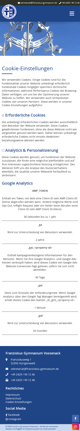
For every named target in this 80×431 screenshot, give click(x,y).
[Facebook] (75, 418)
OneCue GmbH (49, 429)
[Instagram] (75, 426)
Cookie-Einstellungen (19, 402)
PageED (19, 429)
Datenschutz (13, 398)
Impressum (13, 394)
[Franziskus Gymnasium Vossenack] (9, 13)
